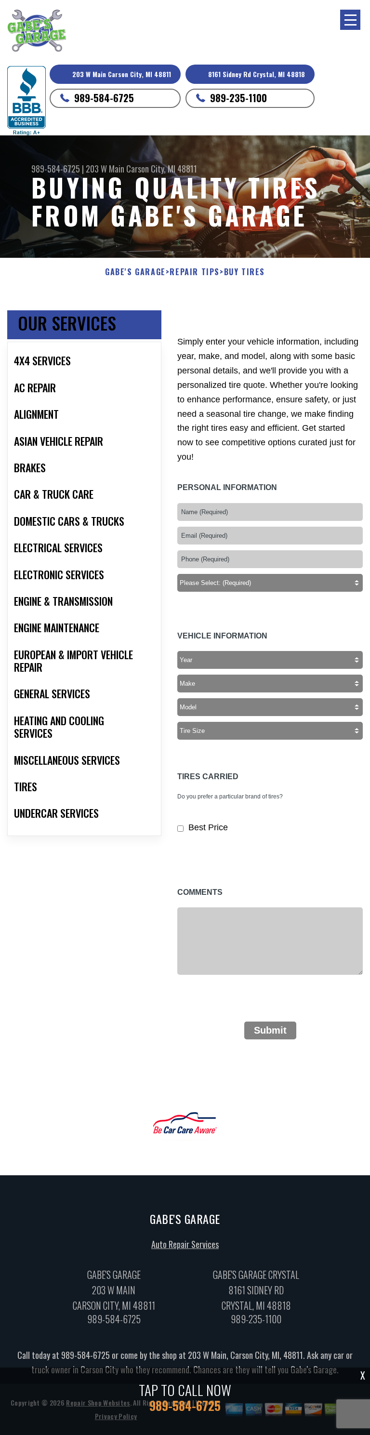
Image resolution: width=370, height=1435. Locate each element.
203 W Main (105, 168)
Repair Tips (195, 272)
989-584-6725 (104, 97)
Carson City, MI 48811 (161, 168)
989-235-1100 (238, 97)
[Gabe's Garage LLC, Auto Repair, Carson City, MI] (26, 100)
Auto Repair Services (185, 1244)
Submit (270, 1030)
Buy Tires (244, 272)
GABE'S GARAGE (135, 272)
